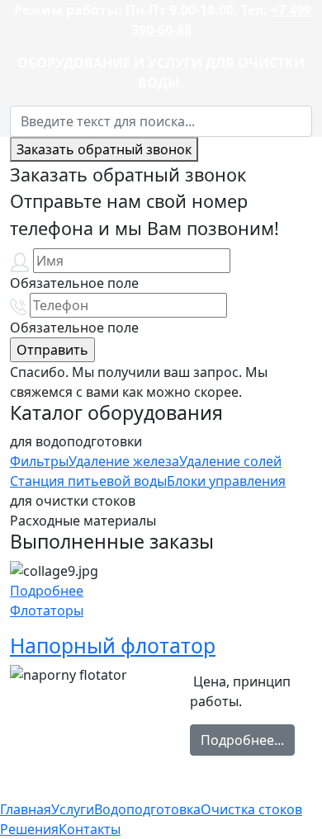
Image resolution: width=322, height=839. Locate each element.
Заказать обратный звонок (104, 149)
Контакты (90, 829)
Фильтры (39, 461)
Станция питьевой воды (88, 481)
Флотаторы (46, 610)
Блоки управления (226, 481)
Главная (25, 809)
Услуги (72, 809)
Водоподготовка (147, 809)
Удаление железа (124, 461)
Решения (29, 829)
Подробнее (46, 591)
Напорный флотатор (112, 645)
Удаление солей (230, 461)
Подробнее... (242, 740)
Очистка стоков (251, 809)
